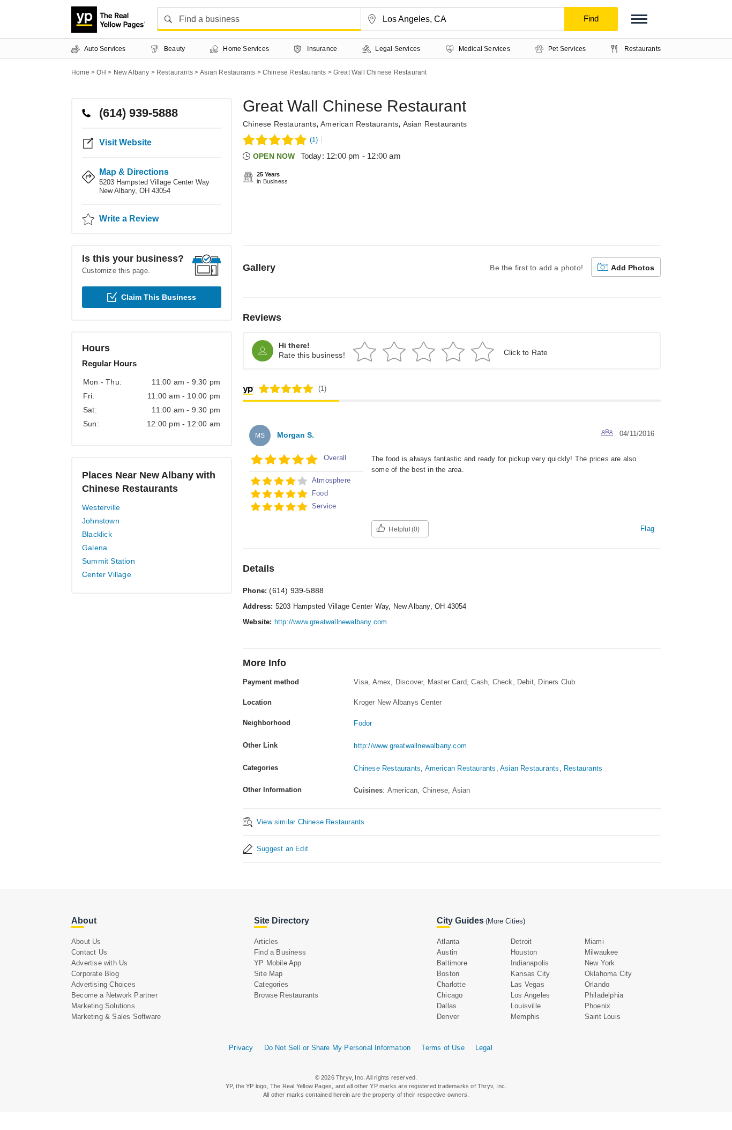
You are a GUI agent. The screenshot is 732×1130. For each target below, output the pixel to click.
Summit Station (108, 561)
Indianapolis (530, 963)
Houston (524, 952)
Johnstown (100, 520)
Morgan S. (295, 435)
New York (600, 963)
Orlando (597, 984)
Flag (647, 529)
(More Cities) (505, 921)
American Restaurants (359, 124)
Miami (594, 941)
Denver (448, 1017)
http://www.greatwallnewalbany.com (330, 622)
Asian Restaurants (435, 124)
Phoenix (597, 1006)
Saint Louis (603, 1017)
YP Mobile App (278, 963)
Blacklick (97, 534)
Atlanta (448, 941)
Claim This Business (158, 297)
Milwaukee (601, 952)
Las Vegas (527, 984)
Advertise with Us (99, 963)
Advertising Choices (103, 984)
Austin (447, 952)
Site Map (268, 974)
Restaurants (583, 768)
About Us (86, 941)
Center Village (106, 574)
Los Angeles (530, 995)
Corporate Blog (95, 974)
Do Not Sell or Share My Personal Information (337, 1048)
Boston (448, 974)
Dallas (447, 1006)
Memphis (525, 1017)
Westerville (101, 507)
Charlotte (451, 984)
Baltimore (452, 963)
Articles (266, 941)
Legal (483, 1048)
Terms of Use (442, 1048)
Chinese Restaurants (279, 124)
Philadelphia (604, 995)
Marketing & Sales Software (116, 1017)
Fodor (363, 723)
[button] (639, 19)
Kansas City (530, 974)
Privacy (241, 1048)
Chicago (449, 995)
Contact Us (89, 952)
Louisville (526, 1006)
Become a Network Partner (114, 995)
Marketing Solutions (103, 1006)
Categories (271, 984)
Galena (94, 547)
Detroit (521, 941)
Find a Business (280, 952)
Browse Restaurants (286, 995)
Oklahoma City (608, 974)
